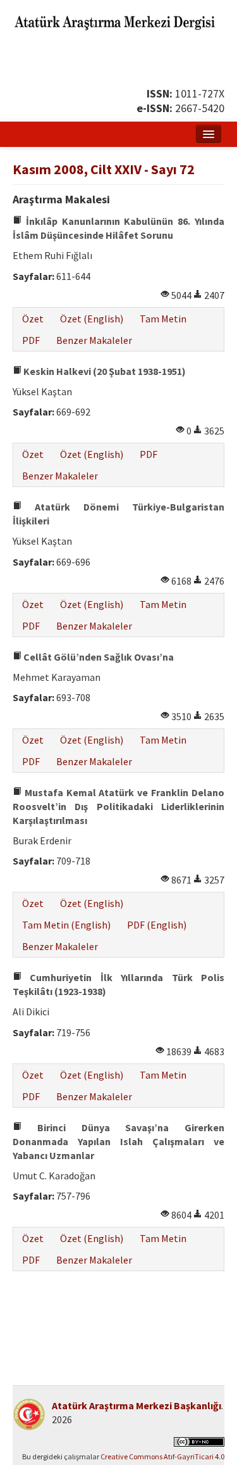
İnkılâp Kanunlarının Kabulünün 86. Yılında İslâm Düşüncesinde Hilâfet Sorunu (118, 228)
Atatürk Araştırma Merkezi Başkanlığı (136, 1405)
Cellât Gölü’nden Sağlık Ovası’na (97, 656)
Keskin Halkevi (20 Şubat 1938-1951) (103, 371)
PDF (31, 340)
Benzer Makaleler (94, 340)
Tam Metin (163, 318)
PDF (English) (156, 924)
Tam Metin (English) (66, 924)
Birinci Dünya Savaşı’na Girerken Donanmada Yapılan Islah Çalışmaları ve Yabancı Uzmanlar (118, 1141)
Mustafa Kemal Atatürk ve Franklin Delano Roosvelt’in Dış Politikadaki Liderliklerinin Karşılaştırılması (118, 806)
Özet (33, 318)
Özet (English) (91, 318)
